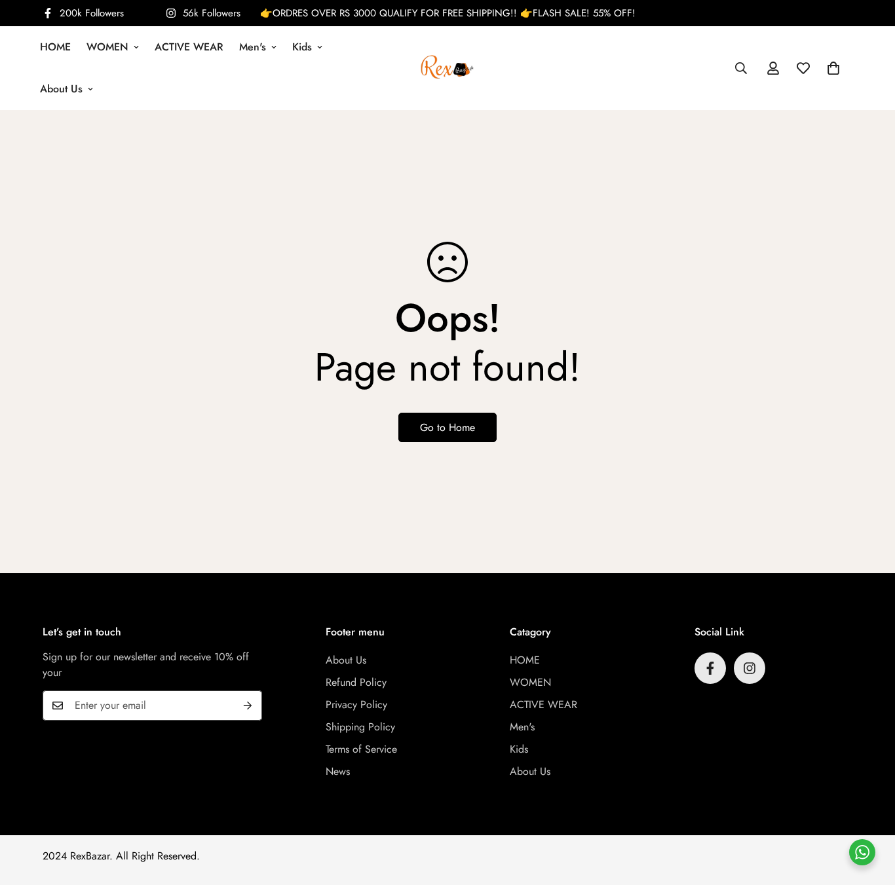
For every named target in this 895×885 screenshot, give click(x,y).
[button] (833, 68)
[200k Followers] (710, 668)
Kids (302, 46)
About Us (61, 88)
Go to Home (447, 427)
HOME (55, 46)
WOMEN (107, 46)
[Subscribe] (247, 705)
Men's (252, 46)
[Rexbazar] (447, 67)
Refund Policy (356, 682)
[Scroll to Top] (869, 814)
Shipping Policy (360, 726)
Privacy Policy (356, 704)
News (338, 771)
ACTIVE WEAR (189, 46)
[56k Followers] (749, 668)
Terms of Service (361, 749)
